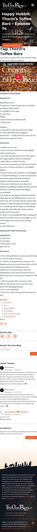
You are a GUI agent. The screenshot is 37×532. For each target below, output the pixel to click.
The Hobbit (8, 311)
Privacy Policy (11, 528)
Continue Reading (12, 45)
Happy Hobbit (9, 308)
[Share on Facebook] (5, 323)
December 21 (18, 370)
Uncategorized (9, 316)
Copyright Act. (11, 498)
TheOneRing (9, 367)
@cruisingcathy (8, 414)
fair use (27, 496)
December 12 (18, 392)
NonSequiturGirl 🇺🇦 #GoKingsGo (17, 412)
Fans (5, 305)
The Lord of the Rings (12, 314)
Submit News (31, 437)
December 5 (17, 414)
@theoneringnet (8, 370)
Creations (7, 302)
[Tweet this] (1, 323)
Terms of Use (20, 528)
